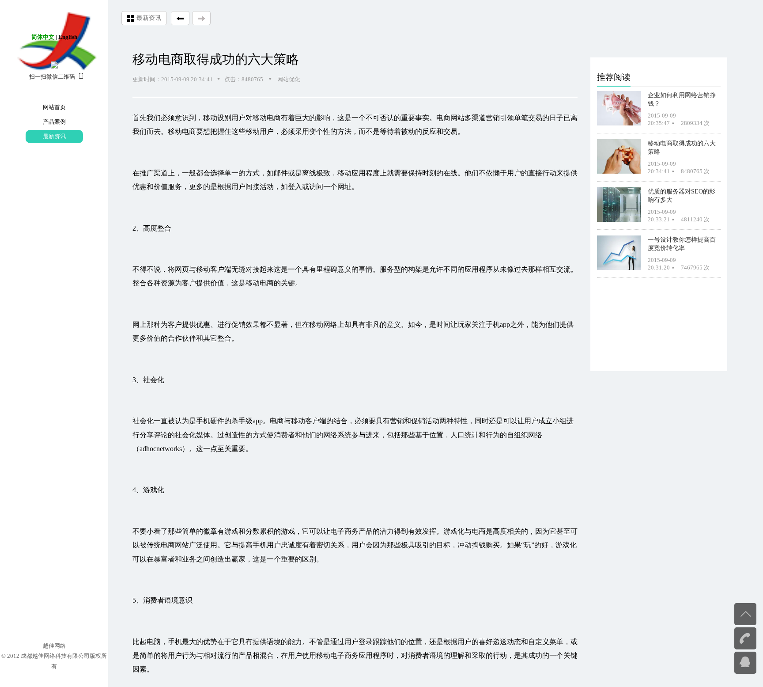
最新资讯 (54, 136)
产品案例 (54, 121)
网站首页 (54, 107)
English (67, 37)
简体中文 (42, 37)
